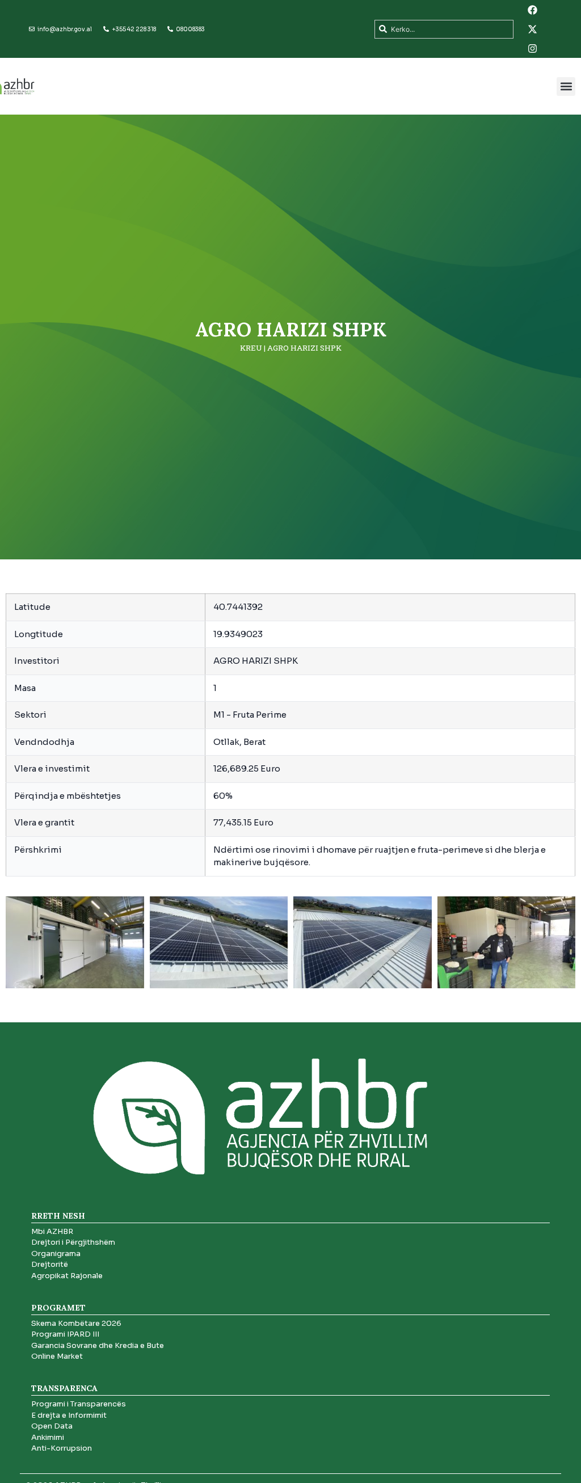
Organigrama (56, 1253)
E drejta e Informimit (69, 1415)
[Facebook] (532, 9)
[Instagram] (532, 48)
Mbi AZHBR (52, 1231)
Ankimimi (47, 1437)
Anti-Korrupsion (61, 1448)
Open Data (52, 1426)
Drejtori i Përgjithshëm (73, 1242)
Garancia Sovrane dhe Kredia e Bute (97, 1345)
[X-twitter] (532, 29)
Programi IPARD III (65, 1334)
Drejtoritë (49, 1264)
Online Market (57, 1356)
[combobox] (443, 29)
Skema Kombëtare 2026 (76, 1323)
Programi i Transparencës (78, 1404)
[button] (566, 86)
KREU (251, 348)
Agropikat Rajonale (67, 1275)
